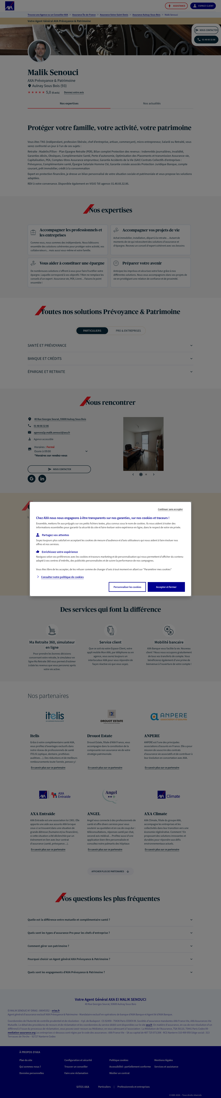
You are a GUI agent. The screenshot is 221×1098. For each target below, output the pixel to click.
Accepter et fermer (166, 587)
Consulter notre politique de (62, 577)
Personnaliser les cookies (127, 587)
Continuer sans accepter (170, 509)
